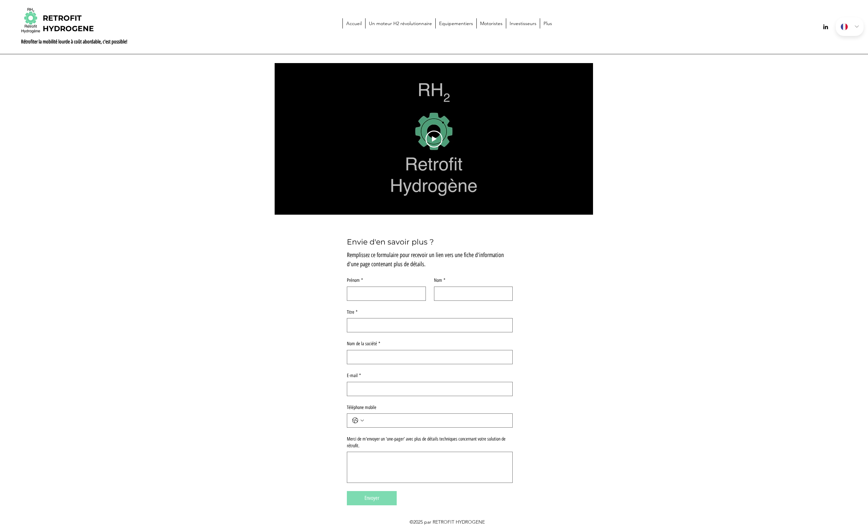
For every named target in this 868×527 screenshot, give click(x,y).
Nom (440, 280)
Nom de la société (363, 344)
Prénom (355, 280)
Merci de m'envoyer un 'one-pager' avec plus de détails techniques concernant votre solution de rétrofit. (426, 442)
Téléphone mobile (361, 407)
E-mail (354, 375)
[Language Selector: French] (850, 26)
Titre (352, 312)
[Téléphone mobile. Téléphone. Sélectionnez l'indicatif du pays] (358, 420)
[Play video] (434, 139)
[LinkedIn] (825, 26)
